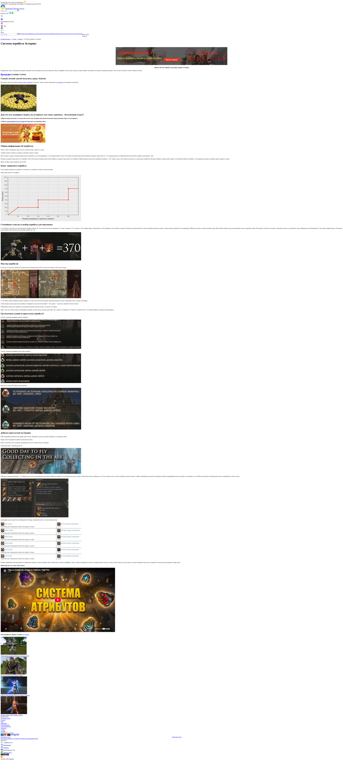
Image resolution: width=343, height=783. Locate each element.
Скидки (67, 34)
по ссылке (59, 82)
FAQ (70, 34)
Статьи (62, 34)
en (1, 32)
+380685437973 (8, 742)
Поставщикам (56, 34)
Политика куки (176, 737)
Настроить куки (5, 737)
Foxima (11, 759)
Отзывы (49, 34)
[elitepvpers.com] (5, 755)
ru (82, 36)
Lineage (20, 39)
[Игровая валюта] (3, 8)
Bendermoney (9, 8)
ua (3, 32)
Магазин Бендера (19, 8)
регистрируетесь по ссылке (16, 121)
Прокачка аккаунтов (35, 34)
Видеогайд (6, 74)
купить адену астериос (25, 82)
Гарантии (44, 34)
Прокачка (4, 723)
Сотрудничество (77, 34)
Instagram (6, 747)
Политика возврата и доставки (10, 738)
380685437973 (7, 752)
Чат (5, 26)
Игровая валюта (24, 34)
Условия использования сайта (29, 738)
